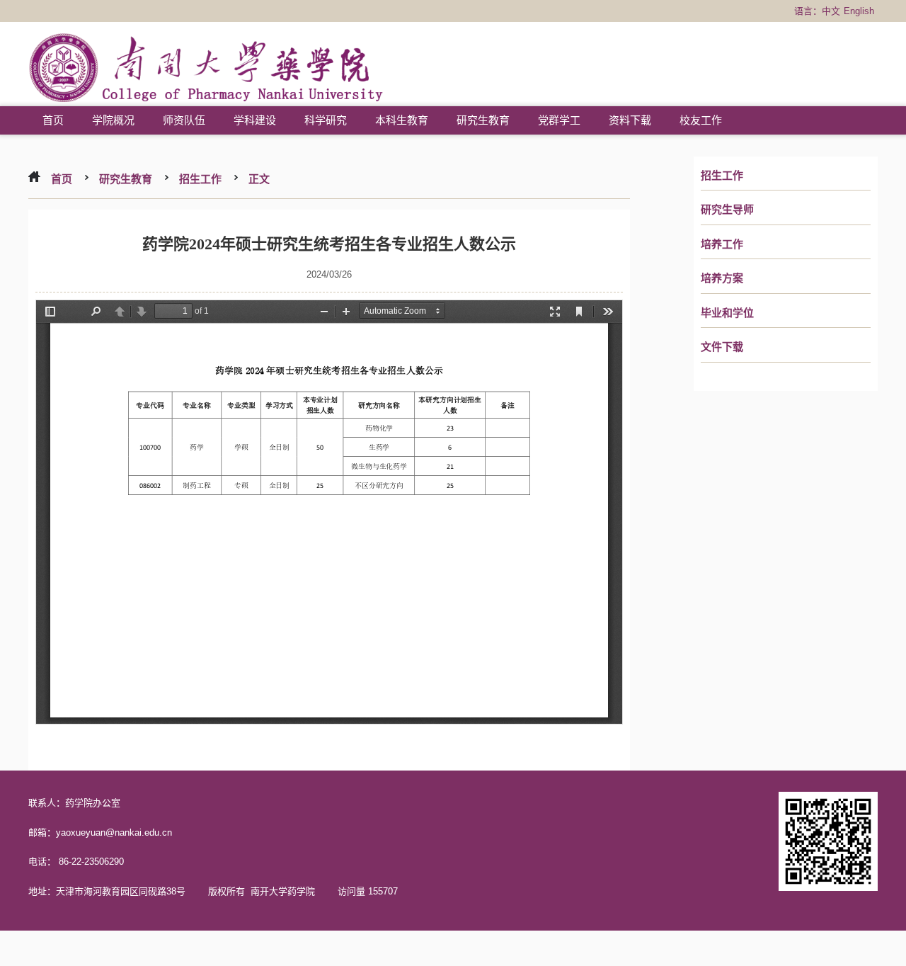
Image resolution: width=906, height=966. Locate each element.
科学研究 (325, 120)
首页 (53, 120)
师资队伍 (184, 120)
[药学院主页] (206, 69)
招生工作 (722, 175)
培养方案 (722, 278)
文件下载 (722, 347)
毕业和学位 (727, 313)
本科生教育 (401, 120)
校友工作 (701, 120)
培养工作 (722, 244)
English (859, 11)
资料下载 (630, 120)
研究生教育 (483, 120)
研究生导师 (727, 209)
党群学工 (559, 120)
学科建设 (255, 120)
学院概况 (113, 120)
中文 (831, 11)
